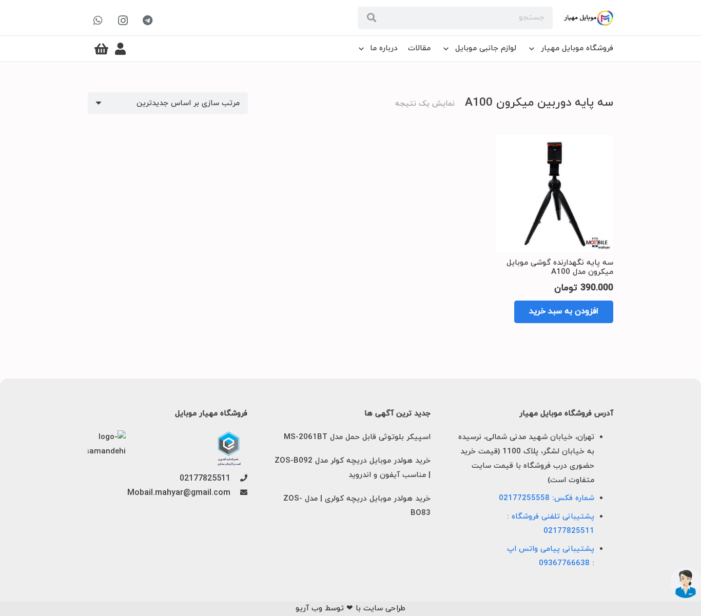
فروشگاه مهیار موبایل (211, 414)
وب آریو (309, 608)
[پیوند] (588, 18)
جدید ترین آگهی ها (397, 414)
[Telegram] (147, 20)
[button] (563, 312)
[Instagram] (122, 20)
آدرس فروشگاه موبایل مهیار (566, 414)
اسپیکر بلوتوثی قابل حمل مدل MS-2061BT (357, 437)
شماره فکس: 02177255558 (546, 498)
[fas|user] (120, 48)
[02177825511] (238, 479)
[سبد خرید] (101, 49)
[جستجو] (371, 18)
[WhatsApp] (98, 20)
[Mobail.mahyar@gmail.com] (238, 493)
